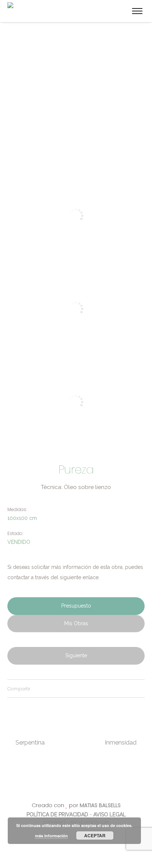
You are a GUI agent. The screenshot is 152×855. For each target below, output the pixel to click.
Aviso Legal (109, 814)
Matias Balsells (100, 805)
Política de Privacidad (57, 814)
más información (51, 835)
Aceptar (95, 835)
